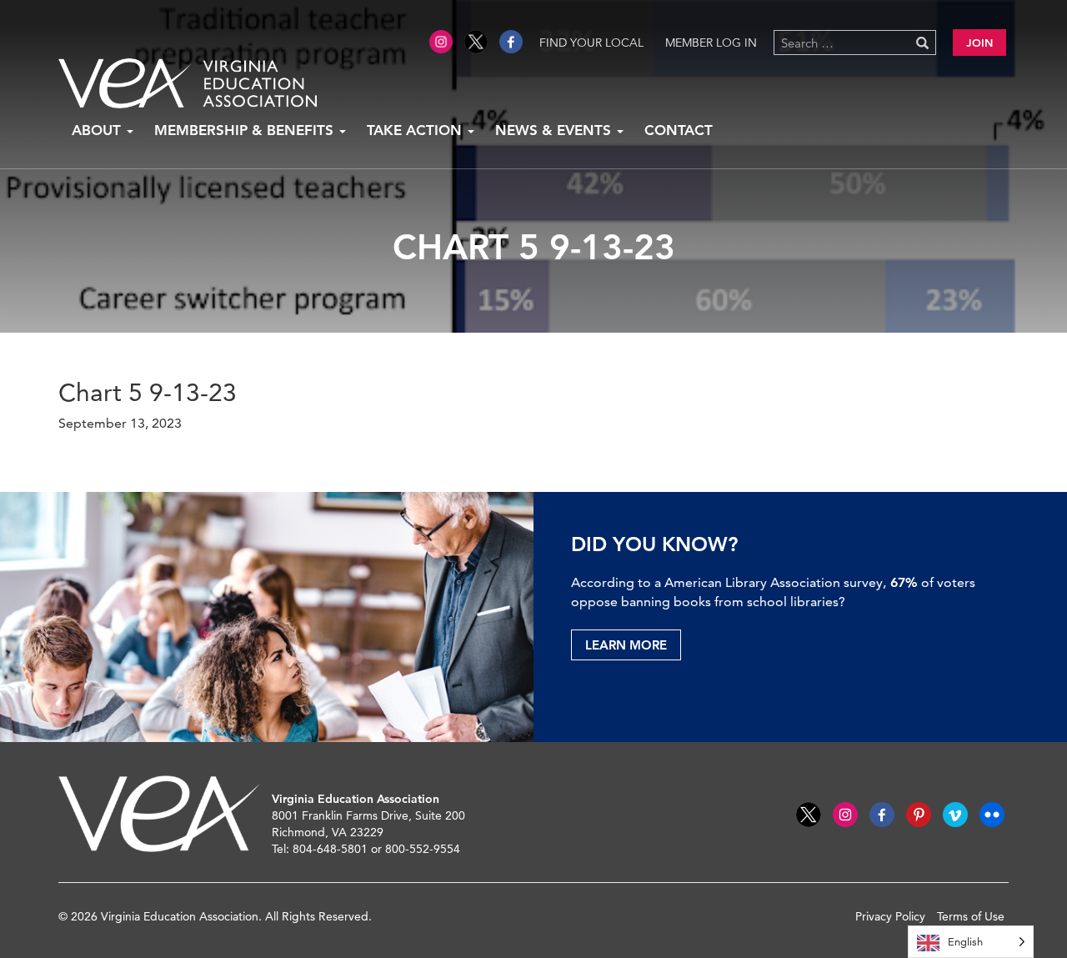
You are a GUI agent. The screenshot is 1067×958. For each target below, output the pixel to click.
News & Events (555, 130)
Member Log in (711, 42)
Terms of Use (970, 916)
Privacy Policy (890, 916)
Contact (678, 130)
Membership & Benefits (246, 130)
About (98, 130)
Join (979, 42)
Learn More (626, 645)
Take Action (416, 130)
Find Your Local (591, 42)
